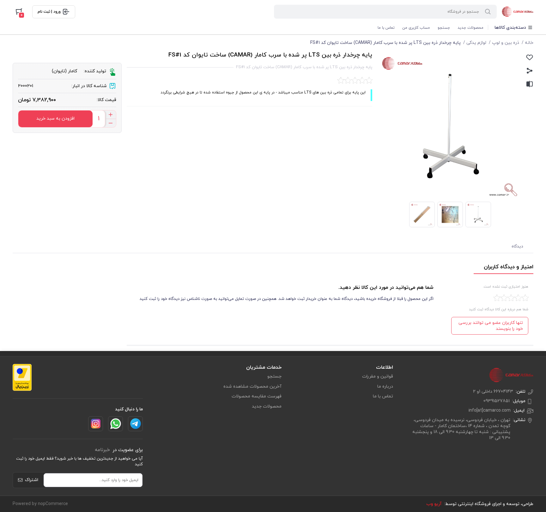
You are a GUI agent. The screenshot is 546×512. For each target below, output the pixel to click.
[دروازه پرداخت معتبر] (22, 377)
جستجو (444, 27)
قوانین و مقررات (377, 376)
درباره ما (385, 387)
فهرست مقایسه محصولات (257, 396)
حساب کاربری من (416, 27)
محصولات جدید (470, 27)
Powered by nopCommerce (40, 504)
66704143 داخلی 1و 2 (493, 392)
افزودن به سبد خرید (55, 119)
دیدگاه (517, 246)
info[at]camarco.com (490, 411)
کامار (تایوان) (64, 71)
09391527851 (496, 401)
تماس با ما (386, 27)
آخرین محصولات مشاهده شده (252, 387)
